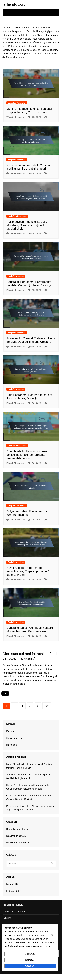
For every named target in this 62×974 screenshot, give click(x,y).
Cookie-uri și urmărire (14, 911)
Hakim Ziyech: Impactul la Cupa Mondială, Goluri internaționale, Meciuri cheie (26, 225)
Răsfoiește (11, 745)
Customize (30, 954)
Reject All (30, 960)
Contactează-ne (14, 738)
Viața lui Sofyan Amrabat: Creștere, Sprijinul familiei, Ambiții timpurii (28, 776)
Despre (10, 731)
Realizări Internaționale (17, 216)
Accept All (30, 966)
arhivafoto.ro (14, 4)
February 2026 (13, 891)
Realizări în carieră (16, 276)
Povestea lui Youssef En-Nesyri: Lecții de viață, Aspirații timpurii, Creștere (30, 808)
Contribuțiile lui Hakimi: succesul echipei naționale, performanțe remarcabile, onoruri (26, 455)
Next (47, 706)
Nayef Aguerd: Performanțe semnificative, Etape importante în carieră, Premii (28, 571)
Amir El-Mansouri (17, 117)
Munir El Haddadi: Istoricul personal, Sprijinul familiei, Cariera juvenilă (29, 766)
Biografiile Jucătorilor (16, 103)
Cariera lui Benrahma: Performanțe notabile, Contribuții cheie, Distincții (28, 797)
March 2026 (12, 884)
